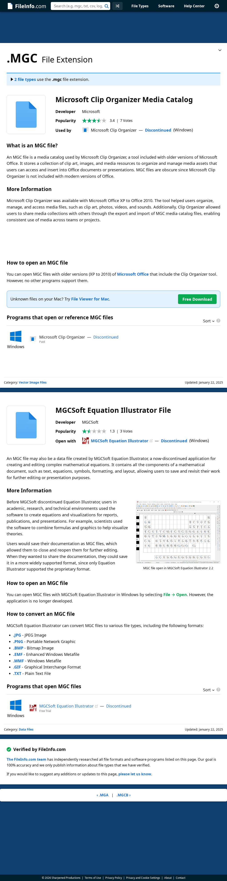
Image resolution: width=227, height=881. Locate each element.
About (168, 878)
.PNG (18, 641)
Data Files (26, 729)
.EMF (18, 654)
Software (166, 6)
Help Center (194, 6)
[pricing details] (217, 320)
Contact (180, 878)
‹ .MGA (102, 795)
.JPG (17, 635)
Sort (207, 321)
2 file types (25, 79)
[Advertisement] (113, 27)
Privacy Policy (113, 878)
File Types (140, 6)
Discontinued (158, 130)
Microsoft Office (133, 274)
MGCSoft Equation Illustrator (119, 440)
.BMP (18, 648)
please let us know (134, 774)
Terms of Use (93, 878)
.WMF (18, 660)
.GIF (17, 667)
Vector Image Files (33, 382)
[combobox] (80, 6)
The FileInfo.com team (26, 759)
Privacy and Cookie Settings (143, 878)
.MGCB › (124, 795)
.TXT (17, 673)
